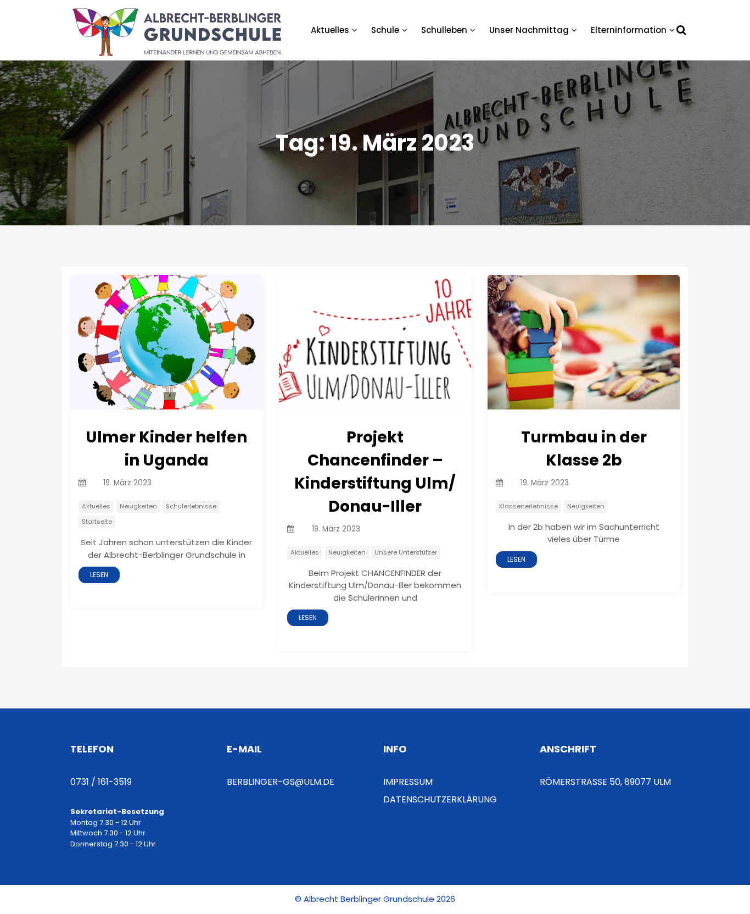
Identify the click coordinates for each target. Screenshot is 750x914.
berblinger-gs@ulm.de (280, 781)
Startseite (97, 521)
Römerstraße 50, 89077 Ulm (605, 781)
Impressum (408, 781)
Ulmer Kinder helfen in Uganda (166, 448)
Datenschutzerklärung (440, 799)
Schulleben (444, 30)
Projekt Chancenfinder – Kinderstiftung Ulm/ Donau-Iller (375, 471)
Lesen (99, 574)
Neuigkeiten (138, 506)
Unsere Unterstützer (405, 552)
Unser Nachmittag (529, 30)
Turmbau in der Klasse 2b (584, 448)
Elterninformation (629, 30)
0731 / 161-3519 (101, 781)
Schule (385, 30)
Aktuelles (330, 30)
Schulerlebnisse (191, 506)
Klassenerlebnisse (528, 506)
